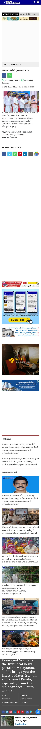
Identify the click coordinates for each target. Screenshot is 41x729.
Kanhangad (16, 65)
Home (5, 65)
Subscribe (24, 702)
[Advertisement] (20, 41)
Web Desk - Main (10, 87)
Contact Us (6, 699)
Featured (6, 439)
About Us (24, 695)
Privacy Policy (26, 699)
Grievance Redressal (10, 702)
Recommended (9, 472)
